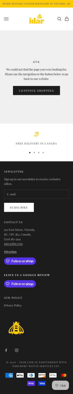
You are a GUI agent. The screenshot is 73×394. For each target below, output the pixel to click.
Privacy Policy (13, 305)
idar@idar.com (13, 244)
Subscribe (19, 207)
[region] (36, 138)
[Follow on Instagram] (17, 350)
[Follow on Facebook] (6, 350)
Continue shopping (36, 90)
